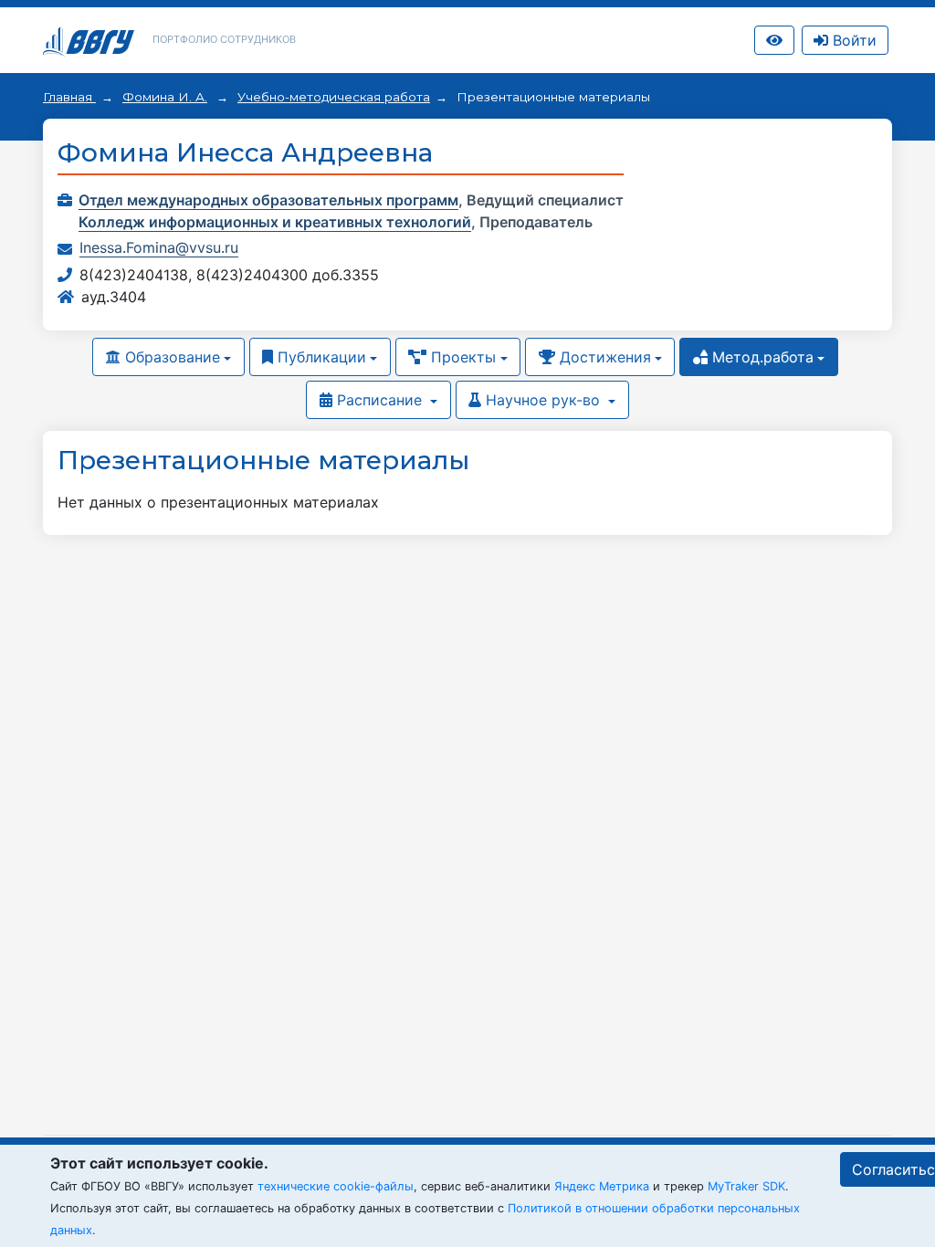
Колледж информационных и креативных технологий (275, 222)
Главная (69, 96)
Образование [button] (170, 357)
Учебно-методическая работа (333, 96)
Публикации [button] (319, 357)
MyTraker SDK (746, 1186)
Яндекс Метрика (601, 1186)
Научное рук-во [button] (542, 400)
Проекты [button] (461, 357)
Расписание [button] (379, 400)
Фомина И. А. (164, 96)
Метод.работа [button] (761, 357)
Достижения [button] (603, 357)
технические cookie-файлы (335, 1186)
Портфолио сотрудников (224, 39)
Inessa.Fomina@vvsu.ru (158, 247)
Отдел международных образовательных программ (268, 200)
